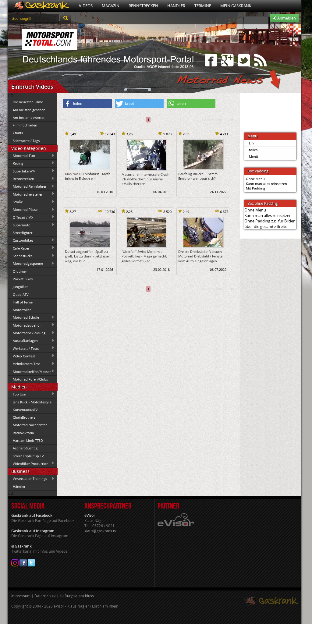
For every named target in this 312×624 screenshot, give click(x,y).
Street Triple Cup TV (28, 456)
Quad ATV (21, 294)
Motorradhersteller (25, 194)
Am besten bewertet (28, 117)
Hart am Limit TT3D (28, 440)
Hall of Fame (23, 302)
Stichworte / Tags (26, 140)
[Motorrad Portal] (41, 6)
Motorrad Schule (23, 317)
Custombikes (20, 240)
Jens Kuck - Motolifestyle (32, 402)
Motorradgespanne (25, 263)
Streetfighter (22, 232)
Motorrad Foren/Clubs (30, 379)
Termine (202, 6)
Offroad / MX (20, 217)
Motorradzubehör (24, 325)
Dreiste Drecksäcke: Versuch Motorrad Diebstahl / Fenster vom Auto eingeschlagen (201, 256)
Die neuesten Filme (28, 102)
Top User (17, 394)
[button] (87, 103)
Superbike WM (22, 170)
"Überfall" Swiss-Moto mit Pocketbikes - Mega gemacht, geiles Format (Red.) (144, 256)
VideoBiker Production (28, 463)
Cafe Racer (18, 248)
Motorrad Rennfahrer (27, 186)
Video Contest (21, 355)
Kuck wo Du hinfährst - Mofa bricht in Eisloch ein (87, 176)
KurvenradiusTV (25, 409)
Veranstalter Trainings (27, 478)
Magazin (110, 6)
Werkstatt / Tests (23, 348)
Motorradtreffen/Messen (29, 371)
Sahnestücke (20, 255)
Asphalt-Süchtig (25, 448)
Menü (253, 156)
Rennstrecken (143, 6)
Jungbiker (20, 286)
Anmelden (286, 18)
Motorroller (22, 309)
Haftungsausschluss (77, 595)
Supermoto (19, 224)
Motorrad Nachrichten (30, 425)
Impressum (20, 595)
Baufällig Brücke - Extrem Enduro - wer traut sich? (198, 176)
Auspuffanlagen (23, 340)
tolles (253, 149)
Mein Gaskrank (235, 6)
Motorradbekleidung (26, 332)
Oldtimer (20, 271)
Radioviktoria (23, 433)
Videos (86, 6)
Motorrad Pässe (22, 209)
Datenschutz (45, 595)
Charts (18, 132)
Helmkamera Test (24, 363)
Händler (176, 6)
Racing (15, 163)
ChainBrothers (24, 417)
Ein (251, 143)
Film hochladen (25, 125)
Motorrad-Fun (21, 155)
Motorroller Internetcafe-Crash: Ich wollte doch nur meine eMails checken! (146, 179)
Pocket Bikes (23, 279)
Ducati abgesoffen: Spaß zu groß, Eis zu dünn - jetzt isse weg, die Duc (87, 256)
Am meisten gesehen (29, 110)
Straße (15, 201)
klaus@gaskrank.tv (100, 531)
